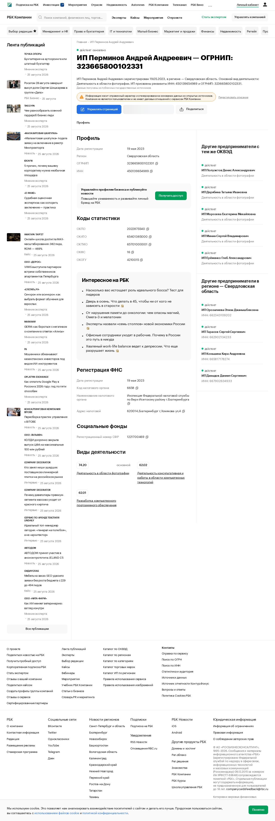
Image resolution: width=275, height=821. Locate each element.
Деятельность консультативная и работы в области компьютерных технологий (161, 477)
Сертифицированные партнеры (27, 702)
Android (177, 732)
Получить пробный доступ (24, 660)
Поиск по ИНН (171, 665)
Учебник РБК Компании (77, 684)
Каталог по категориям (118, 660)
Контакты (168, 647)
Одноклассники (58, 738)
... (210, 4)
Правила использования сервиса (124, 678)
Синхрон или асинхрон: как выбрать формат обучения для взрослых (44, 299)
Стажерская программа (22, 751)
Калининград (98, 758)
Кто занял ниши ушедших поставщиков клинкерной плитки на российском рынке (43, 472)
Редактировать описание (233, 97)
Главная (82, 41)
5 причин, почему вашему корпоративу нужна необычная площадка (44, 170)
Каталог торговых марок (119, 666)
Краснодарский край (103, 764)
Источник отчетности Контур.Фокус (185, 683)
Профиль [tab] (83, 122)
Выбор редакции (20, 31)
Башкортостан (98, 745)
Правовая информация (228, 732)
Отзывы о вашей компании (24, 678)
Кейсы (134, 17)
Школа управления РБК (187, 786)
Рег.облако (179, 754)
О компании (15, 725)
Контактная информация (23, 732)
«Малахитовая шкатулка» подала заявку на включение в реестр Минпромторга (45, 142)
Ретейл (252, 31)
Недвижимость (117, 4)
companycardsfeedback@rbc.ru (247, 788)
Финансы (207, 31)
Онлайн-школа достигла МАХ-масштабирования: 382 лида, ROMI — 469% (44, 243)
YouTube (53, 745)
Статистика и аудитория (178, 671)
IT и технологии (120, 31)
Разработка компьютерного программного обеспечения (96, 502)
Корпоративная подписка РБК (26, 666)
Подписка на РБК (27, 4)
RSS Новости (138, 741)
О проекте (174, 17)
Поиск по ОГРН (172, 659)
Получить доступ (171, 195)
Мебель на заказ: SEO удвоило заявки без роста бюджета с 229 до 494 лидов (45, 580)
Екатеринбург (98, 732)
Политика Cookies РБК (176, 695)
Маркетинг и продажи (179, 31)
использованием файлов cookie (56, 812)
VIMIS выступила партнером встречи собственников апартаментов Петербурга (42, 271)
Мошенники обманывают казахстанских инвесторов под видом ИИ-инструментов (44, 358)
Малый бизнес (148, 31)
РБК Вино (197, 4)
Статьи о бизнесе (73, 690)
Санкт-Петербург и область (107, 725)
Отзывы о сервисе (18, 696)
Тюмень (94, 796)
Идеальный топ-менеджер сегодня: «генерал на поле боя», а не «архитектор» (45, 530)
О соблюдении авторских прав (233, 738)
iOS (174, 725)
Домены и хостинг (184, 748)
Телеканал (179, 4)
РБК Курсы (178, 780)
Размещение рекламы (21, 745)
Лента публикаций (26, 45)
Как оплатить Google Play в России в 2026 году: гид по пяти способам (45, 386)
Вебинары (68, 672)
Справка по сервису (175, 653)
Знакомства (179, 767)
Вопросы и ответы (173, 689)
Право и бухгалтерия (89, 31)
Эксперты (119, 17)
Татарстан (95, 790)
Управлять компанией (249, 17)
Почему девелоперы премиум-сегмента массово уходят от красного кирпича (44, 499)
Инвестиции (51, 4)
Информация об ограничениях (233, 725)
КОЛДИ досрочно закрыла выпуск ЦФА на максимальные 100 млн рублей (44, 444)
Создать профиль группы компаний (30, 690)
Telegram (54, 751)
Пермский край (99, 777)
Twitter (52, 732)
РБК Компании (158, 4)
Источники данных (174, 677)
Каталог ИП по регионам (119, 672)
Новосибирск (98, 738)
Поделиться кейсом (19, 684)
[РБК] (9, 5)
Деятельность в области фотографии (103, 473)
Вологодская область (103, 751)
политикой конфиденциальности (105, 812)
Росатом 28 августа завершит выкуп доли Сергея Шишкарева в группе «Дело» (45, 87)
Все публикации (37, 628)
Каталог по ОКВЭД (115, 648)
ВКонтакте (54, 725)
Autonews (137, 4)
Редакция (13, 738)
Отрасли (96, 4)
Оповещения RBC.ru (143, 748)
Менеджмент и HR (55, 31)
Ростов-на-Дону (99, 783)
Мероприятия (77, 4)
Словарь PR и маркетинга (78, 696)
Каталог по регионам (117, 654)
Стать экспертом (214, 17)
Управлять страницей (102, 109)
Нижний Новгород (101, 771)
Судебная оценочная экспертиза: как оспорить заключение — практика (41, 202)
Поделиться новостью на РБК (25, 654)
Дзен (51, 758)
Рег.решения (180, 761)
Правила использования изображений (128, 684)
